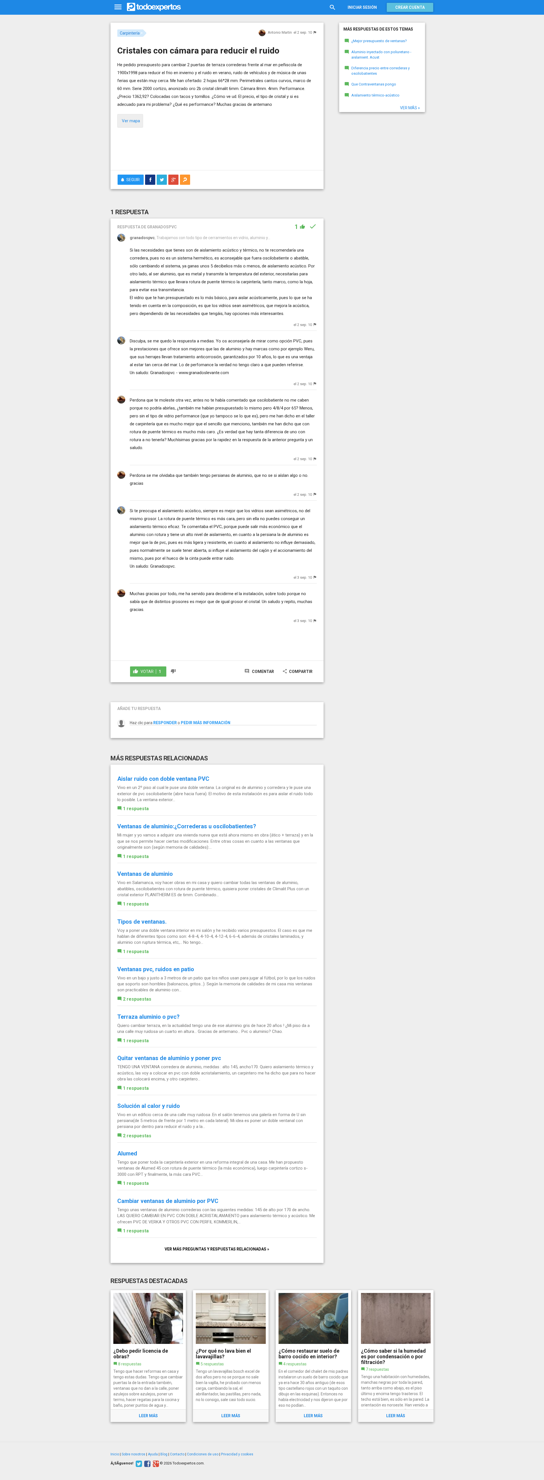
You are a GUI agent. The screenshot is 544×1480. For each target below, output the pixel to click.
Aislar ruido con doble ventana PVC (163, 778)
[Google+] (155, 1463)
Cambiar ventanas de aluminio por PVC (167, 1201)
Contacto (177, 1454)
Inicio (114, 1454)
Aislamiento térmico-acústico (375, 95)
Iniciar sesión (362, 7)
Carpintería (130, 33)
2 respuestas (137, 999)
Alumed (127, 1153)
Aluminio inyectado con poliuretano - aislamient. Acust (381, 54)
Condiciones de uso (202, 1454)
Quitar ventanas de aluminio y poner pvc (169, 1058)
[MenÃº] (118, 7)
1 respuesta (136, 808)
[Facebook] (146, 1463)
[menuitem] (150, 180)
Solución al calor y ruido (148, 1106)
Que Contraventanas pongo (373, 84)
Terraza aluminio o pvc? (148, 1016)
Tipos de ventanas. (142, 921)
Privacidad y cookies (237, 1454)
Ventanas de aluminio (145, 873)
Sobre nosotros (133, 1454)
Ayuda (153, 1454)
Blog (163, 1454)
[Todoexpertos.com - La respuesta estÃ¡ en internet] (154, 7)
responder (165, 722)
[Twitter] (138, 1463)
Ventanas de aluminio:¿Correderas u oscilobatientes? (186, 826)
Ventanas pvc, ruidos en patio (155, 969)
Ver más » (410, 108)
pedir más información (205, 722)
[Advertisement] (217, 150)
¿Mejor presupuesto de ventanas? (379, 41)
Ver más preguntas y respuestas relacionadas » (217, 1249)
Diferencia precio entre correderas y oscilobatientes (380, 71)
